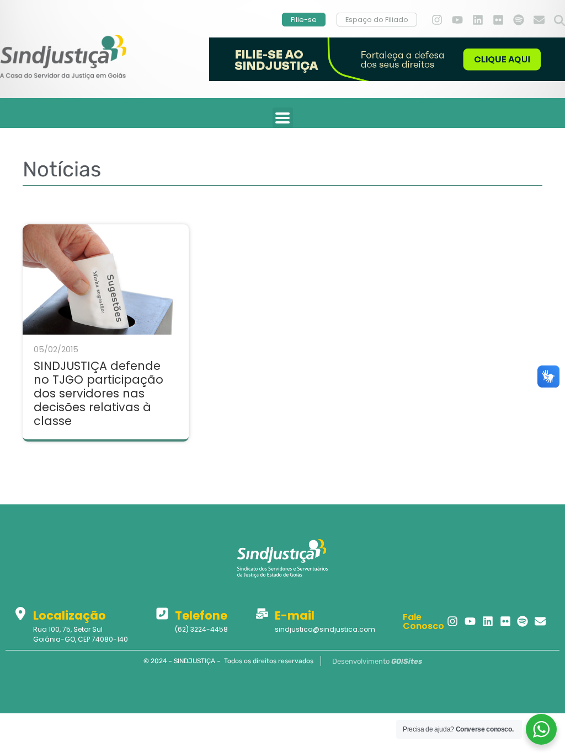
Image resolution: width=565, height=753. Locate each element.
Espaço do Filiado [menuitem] (376, 19)
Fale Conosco (423, 621)
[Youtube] (457, 20)
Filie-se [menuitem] (304, 19)
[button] (559, 21)
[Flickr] (498, 20)
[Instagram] (437, 20)
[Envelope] (539, 20)
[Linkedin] (478, 20)
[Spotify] (518, 20)
